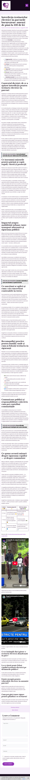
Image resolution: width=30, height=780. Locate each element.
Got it (24, 778)
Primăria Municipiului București (15, 534)
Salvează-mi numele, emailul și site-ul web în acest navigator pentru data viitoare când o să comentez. (14, 758)
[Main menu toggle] (26, 5)
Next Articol (15, 710)
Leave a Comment (5, 27)
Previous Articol (15, 707)
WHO (6, 536)
